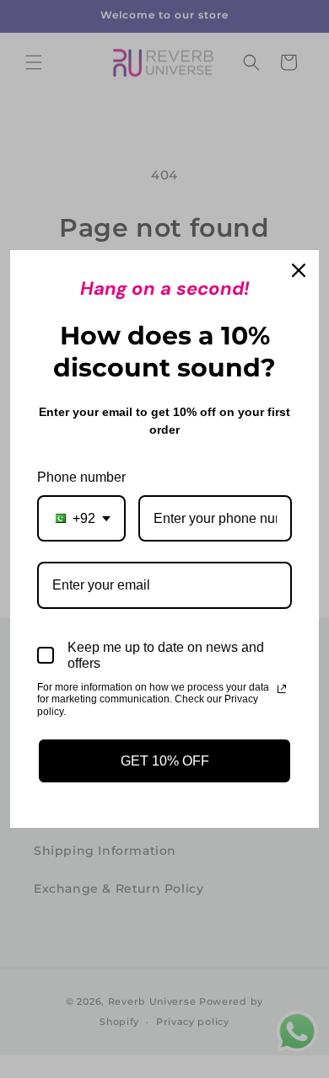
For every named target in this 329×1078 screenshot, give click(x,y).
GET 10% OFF (165, 761)
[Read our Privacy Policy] (282, 689)
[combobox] (81, 518)
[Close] (298, 270)
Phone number (81, 477)
